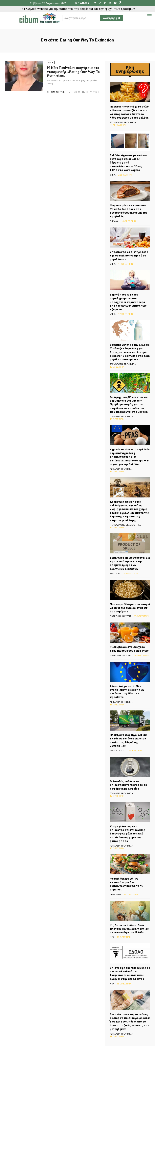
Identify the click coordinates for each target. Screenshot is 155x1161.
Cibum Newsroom (59, 92)
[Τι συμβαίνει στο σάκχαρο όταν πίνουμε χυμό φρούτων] (130, 632)
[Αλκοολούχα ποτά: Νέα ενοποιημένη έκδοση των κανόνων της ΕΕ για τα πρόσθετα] (130, 672)
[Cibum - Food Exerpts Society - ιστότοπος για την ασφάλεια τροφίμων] (39, 18)
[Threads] (120, 3)
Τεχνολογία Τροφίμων (123, 122)
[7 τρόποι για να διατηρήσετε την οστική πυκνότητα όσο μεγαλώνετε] (130, 237)
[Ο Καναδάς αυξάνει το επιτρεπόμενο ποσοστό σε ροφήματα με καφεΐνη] (130, 767)
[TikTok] (110, 3)
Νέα (50, 62)
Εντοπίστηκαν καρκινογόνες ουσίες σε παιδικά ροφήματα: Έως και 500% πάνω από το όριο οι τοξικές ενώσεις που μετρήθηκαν (130, 1022)
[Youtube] (115, 3)
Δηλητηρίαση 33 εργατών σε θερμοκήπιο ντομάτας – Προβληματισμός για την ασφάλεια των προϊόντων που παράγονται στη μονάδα (129, 404)
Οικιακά (114, 221)
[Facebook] (95, 3)
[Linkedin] (105, 3)
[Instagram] (100, 3)
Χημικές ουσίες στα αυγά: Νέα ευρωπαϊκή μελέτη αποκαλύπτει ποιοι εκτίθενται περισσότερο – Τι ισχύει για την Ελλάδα (130, 457)
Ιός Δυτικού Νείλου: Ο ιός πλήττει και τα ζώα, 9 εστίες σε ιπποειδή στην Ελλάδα (129, 929)
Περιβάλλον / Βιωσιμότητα (125, 525)
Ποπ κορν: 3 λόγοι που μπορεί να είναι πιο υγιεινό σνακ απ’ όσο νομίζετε (130, 608)
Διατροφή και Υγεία (120, 616)
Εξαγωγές (115, 573)
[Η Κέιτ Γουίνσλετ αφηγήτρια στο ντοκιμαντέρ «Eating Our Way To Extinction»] (24, 76)
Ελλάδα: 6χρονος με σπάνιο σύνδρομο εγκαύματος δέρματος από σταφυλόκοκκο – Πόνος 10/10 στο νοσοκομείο (128, 163)
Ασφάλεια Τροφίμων (121, 416)
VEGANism (115, 894)
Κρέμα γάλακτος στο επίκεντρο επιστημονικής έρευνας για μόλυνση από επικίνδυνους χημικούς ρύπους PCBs (127, 834)
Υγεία (112, 175)
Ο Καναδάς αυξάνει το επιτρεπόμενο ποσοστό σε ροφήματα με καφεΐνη (128, 785)
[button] (143, 18)
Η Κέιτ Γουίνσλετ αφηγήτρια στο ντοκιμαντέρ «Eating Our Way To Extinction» (73, 72)
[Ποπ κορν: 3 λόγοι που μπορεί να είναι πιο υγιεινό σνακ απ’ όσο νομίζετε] (130, 590)
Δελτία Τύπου (117, 750)
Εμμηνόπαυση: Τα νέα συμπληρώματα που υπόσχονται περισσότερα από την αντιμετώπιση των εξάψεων (128, 302)
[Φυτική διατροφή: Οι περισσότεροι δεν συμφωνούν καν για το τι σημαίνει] (130, 864)
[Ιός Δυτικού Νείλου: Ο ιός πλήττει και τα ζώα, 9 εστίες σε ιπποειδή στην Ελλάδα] (130, 911)
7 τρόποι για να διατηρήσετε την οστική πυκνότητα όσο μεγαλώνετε (129, 255)
